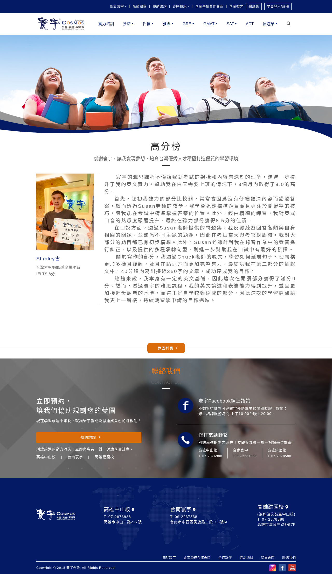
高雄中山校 (117, 509)
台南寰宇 (180, 509)
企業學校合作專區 (209, 6)
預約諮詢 (160, 6)
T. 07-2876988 (210, 456)
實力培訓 (106, 23)
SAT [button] (230, 23)
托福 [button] (146, 23)
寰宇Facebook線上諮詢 (224, 401)
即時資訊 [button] (180, 6)
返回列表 (165, 348)
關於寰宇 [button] (117, 6)
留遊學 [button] (268, 23)
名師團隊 (140, 6)
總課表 (253, 6)
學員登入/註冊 (278, 6)
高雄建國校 (270, 507)
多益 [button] (127, 23)
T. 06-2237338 (245, 456)
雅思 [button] (166, 23)
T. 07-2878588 (279, 456)
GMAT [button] (209, 23)
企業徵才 (236, 6)
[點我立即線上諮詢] (185, 405)
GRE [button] (187, 23)
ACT (250, 23)
